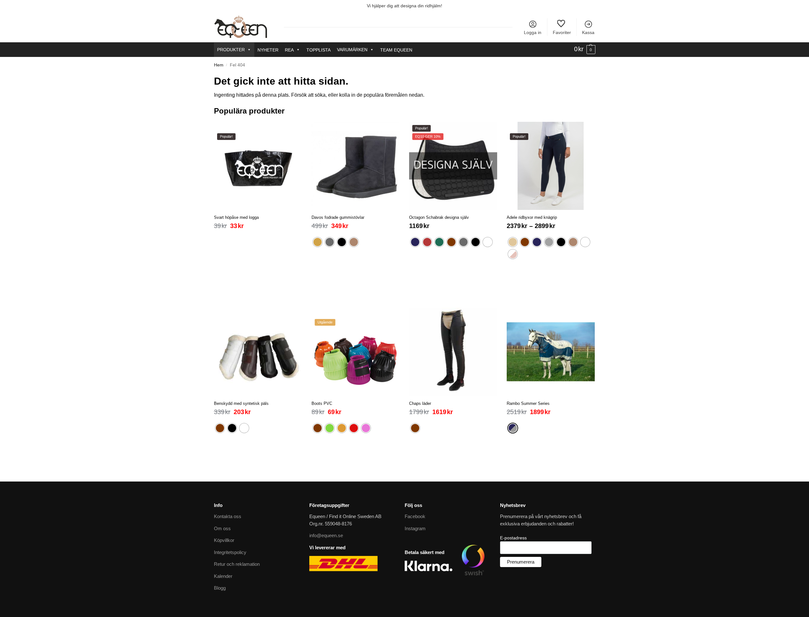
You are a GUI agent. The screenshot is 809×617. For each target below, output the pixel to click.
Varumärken (352, 49)
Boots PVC (322, 403)
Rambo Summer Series (528, 403)
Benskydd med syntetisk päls (241, 403)
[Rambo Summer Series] (551, 352)
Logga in (532, 32)
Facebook (415, 516)
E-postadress (513, 537)
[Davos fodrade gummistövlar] (356, 166)
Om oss (222, 528)
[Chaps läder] (453, 352)
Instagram (415, 528)
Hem (218, 65)
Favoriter (562, 32)
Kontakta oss (227, 516)
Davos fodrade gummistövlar (338, 217)
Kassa (588, 32)
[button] (584, 49)
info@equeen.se (326, 535)
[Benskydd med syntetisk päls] (258, 352)
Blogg (220, 588)
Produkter (231, 49)
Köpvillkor (224, 540)
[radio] (317, 242)
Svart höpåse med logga (236, 217)
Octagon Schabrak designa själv (439, 217)
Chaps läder (420, 403)
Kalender (223, 576)
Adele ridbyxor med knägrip (532, 217)
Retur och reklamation (237, 564)
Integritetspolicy (230, 552)
